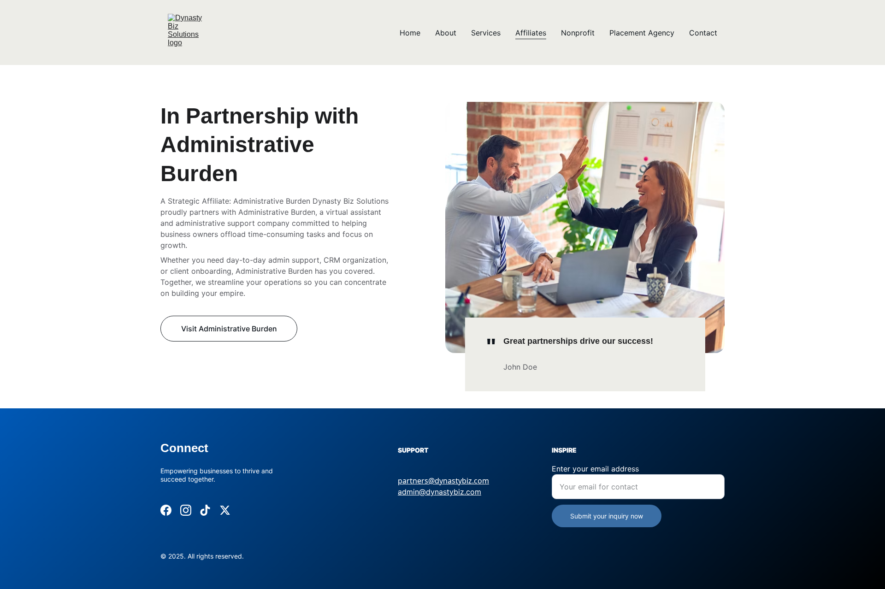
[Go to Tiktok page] (205, 510)
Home (410, 32)
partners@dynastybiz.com (443, 481)
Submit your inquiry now (606, 516)
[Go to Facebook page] (165, 510)
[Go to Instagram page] (185, 510)
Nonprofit (578, 32)
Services (486, 32)
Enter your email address (595, 468)
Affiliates (530, 32)
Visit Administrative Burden (229, 328)
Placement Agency (641, 32)
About (445, 32)
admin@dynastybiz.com (439, 491)
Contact (703, 32)
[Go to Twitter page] (224, 510)
